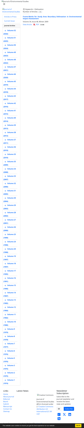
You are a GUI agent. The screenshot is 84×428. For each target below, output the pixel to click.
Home (5, 394)
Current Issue (9, 21)
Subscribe (69, 409)
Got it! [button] (78, 425)
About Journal (8, 396)
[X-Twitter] (64, 415)
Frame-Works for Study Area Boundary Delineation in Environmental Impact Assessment (52, 17)
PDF (39, 24)
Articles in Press (10, 17)
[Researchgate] (59, 415)
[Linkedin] (69, 415)
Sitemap (6, 411)
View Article (27, 24)
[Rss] (59, 419)
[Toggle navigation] (41, 4)
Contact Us (7, 409)
